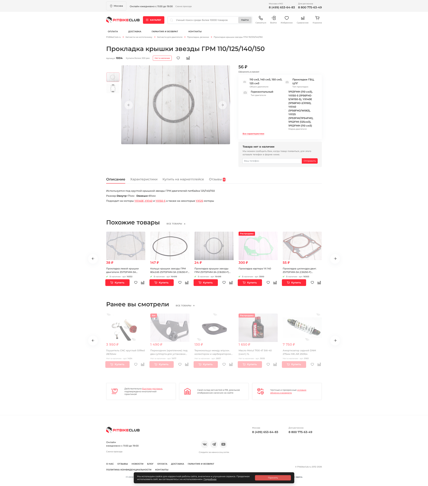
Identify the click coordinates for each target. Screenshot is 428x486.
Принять (273, 477)
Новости (137, 463)
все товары (175, 223)
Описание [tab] (115, 179)
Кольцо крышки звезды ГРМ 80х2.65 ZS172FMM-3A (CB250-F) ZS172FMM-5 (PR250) (169, 272)
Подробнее (210, 479)
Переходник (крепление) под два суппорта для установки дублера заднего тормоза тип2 (169, 354)
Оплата (113, 31)
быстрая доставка (152, 388)
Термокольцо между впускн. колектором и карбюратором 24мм (212, 354)
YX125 (199, 200)
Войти (273, 22)
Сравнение (303, 22)
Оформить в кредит (248, 71)
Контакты (195, 31)
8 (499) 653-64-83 (282, 7)
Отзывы (122, 463)
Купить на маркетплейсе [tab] (183, 179)
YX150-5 (160, 200)
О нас (110, 463)
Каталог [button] (155, 20)
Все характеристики (253, 133)
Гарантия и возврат (165, 31)
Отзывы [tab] (217, 179)
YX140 (148, 200)
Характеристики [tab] (143, 179)
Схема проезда (183, 6)
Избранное (287, 22)
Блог (150, 463)
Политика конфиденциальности (128, 469)
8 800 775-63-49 (310, 7)
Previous (129, 105)
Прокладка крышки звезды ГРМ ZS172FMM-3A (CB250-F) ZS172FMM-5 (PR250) (211, 272)
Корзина (317, 22)
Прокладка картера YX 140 (255, 268)
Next (222, 105)
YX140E (139, 200)
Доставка (134, 31)
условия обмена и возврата (288, 391)
